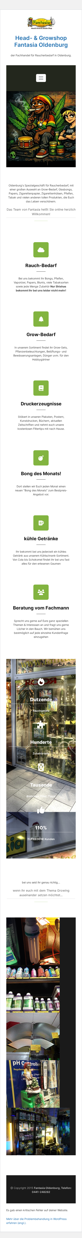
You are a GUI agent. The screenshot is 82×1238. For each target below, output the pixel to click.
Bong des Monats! (41, 473)
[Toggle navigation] (41, 78)
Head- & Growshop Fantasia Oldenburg (41, 41)
